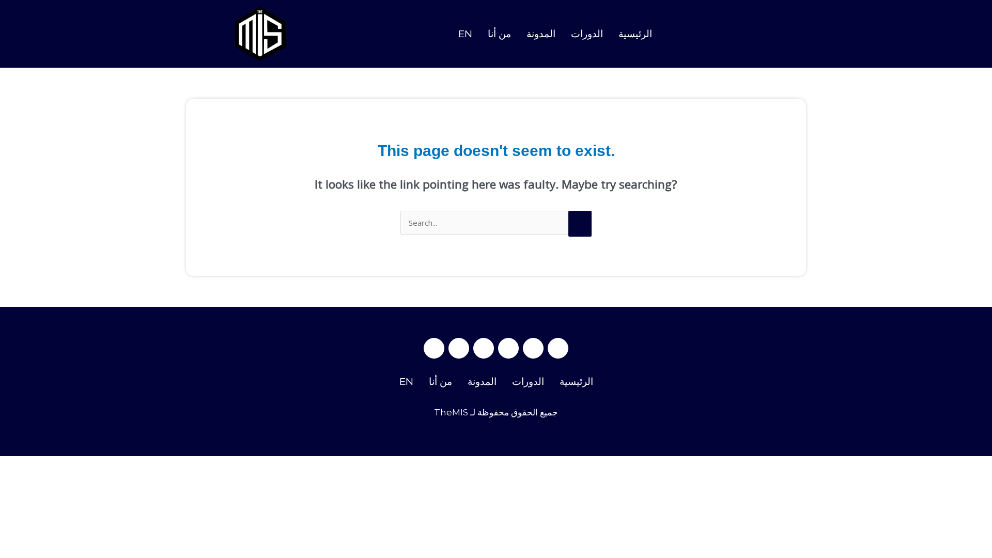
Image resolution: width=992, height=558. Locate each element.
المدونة (540, 34)
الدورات (587, 34)
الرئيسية (635, 34)
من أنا (499, 34)
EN (465, 34)
